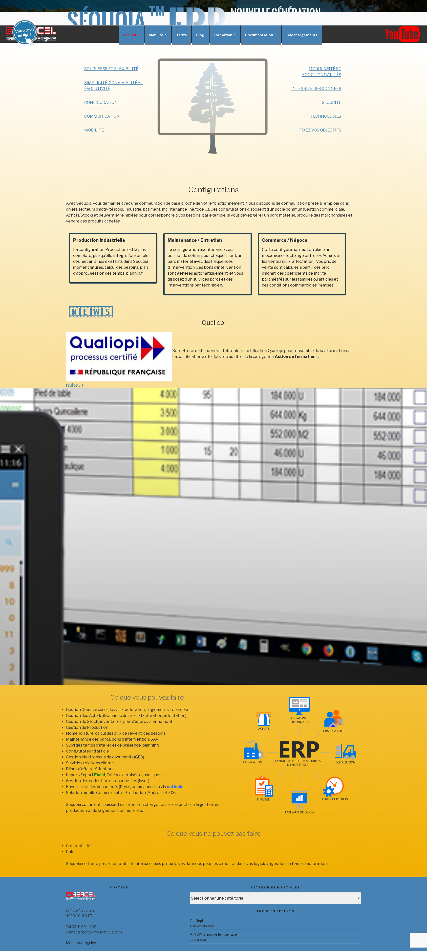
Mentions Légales (81, 943)
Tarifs (181, 35)
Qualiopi (214, 322)
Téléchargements (302, 35)
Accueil (129, 35)
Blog (200, 35)
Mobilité (156, 35)
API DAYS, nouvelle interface (213, 934)
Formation (223, 35)
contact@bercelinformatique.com (94, 932)
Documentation (259, 35)
